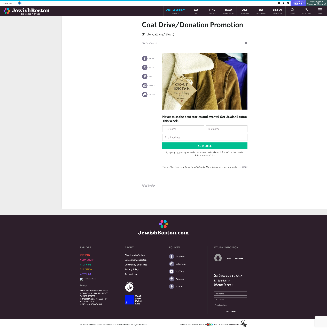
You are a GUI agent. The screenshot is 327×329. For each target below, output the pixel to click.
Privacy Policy (132, 269)
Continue (230, 311)
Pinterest (179, 279)
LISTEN (277, 11)
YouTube (179, 271)
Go (196, 11)
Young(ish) (87, 259)
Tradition (86, 269)
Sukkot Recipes (87, 296)
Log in (228, 258)
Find (212, 11)
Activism (85, 274)
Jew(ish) (85, 255)
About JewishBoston (135, 255)
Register (239, 258)
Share (152, 58)
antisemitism (175, 11)
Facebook (180, 256)
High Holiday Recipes (90, 293)
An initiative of (10, 3)
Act (244, 11)
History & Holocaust (91, 304)
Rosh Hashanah (88, 290)
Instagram (180, 264)
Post (151, 67)
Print (152, 95)
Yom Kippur (102, 290)
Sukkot (104, 293)
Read (228, 11)
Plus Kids (85, 264)
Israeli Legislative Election (94, 298)
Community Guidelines (136, 264)
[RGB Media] (212, 324)
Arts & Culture (88, 301)
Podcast (179, 286)
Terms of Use (131, 274)
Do (261, 11)
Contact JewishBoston (135, 259)
